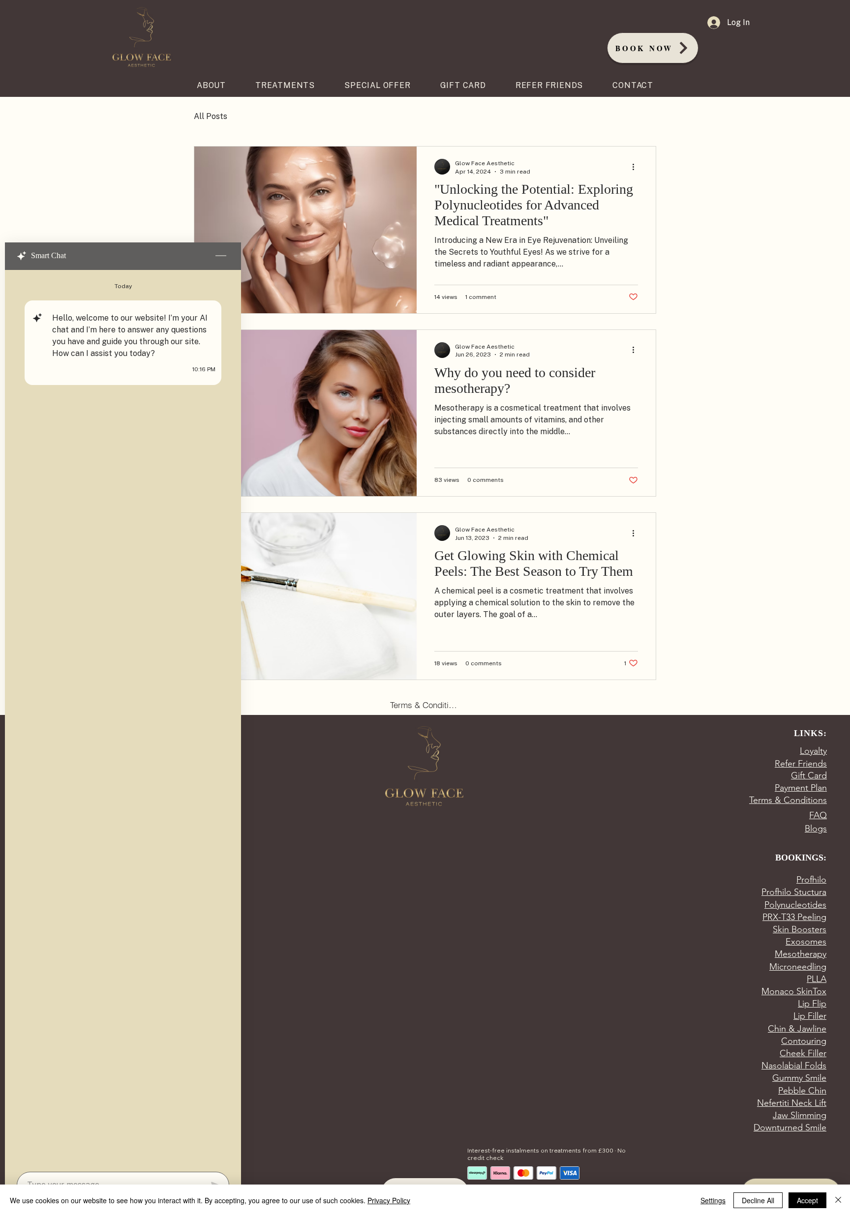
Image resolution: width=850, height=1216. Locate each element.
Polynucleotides (795, 904)
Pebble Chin (802, 1090)
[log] (123, 718)
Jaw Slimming (799, 1115)
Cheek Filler (803, 1053)
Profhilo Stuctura (793, 892)
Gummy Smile (799, 1077)
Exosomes (806, 941)
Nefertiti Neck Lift (791, 1102)
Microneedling (797, 966)
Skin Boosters (799, 929)
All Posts (210, 116)
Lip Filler (809, 1015)
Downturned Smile (790, 1127)
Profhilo (811, 879)
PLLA (816, 979)
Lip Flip (812, 1003)
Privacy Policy (388, 1200)
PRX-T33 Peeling (794, 917)
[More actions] (636, 167)
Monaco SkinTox (793, 991)
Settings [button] (713, 1200)
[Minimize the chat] (221, 256)
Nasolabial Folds (793, 1065)
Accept (807, 1200)
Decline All (758, 1200)
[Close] (838, 1200)
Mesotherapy (800, 954)
